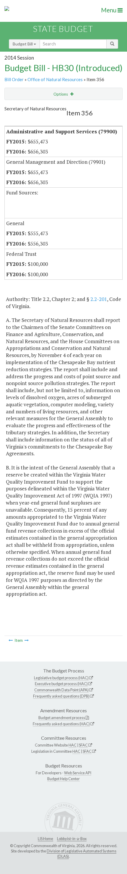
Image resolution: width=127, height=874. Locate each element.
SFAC (83, 745)
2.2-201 (98, 299)
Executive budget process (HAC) (61, 683)
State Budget (63, 29)
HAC (72, 745)
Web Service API (77, 772)
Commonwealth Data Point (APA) (61, 690)
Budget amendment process (61, 717)
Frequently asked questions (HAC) (61, 723)
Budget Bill (23, 43)
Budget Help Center (63, 778)
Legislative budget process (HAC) (61, 677)
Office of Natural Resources (55, 79)
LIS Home (45, 838)
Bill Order (14, 79)
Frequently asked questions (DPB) (61, 696)
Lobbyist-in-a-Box (72, 838)
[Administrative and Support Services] (11, 640)
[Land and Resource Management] (27, 640)
